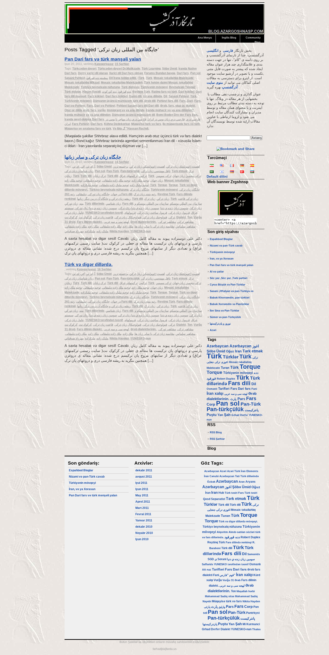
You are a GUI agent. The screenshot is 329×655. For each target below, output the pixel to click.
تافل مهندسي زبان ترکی (155, 171)
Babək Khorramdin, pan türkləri (230, 297)
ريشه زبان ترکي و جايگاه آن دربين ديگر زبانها (104, 199)
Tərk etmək (179, 171)
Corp (211, 404)
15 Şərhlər (122, 64)
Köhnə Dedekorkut (117, 124)
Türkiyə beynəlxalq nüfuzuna (100, 87)
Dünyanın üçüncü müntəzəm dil (133, 115)
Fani (254, 388)
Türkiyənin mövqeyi (154, 87)
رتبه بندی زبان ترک (145, 194)
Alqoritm (222, 532)
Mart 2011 (142, 508)
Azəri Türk (233, 471)
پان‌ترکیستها (210, 624)
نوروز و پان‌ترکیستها (220, 323)
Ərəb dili (150, 101)
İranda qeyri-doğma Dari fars (84, 119)
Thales (256, 629)
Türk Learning (151, 68)
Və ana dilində (152, 96)
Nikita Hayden (119, 231)
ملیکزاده (90, 231)
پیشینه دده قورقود (97, 78)
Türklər (230, 356)
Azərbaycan (218, 346)
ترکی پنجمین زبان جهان (187, 176)
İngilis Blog (229, 37)
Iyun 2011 (141, 489)
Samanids (253, 554)
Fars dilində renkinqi (239, 542)
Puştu (212, 415)
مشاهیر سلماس (185, 226)
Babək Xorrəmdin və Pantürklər (229, 304)
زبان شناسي (113, 203)
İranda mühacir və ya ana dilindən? (170, 110)
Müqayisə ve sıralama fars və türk (88, 128)
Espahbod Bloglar (221, 239)
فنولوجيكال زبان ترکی (128, 217)
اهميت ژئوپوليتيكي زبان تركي (147, 166)
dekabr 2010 (143, 526)
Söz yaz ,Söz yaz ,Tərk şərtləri (228, 278)
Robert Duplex (226, 378)
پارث (233, 399)
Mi (244, 624)
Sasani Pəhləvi (75, 78)
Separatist (218, 499)
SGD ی (212, 559)
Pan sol (195, 73)
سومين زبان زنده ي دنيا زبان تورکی (96, 208)
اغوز (255, 346)
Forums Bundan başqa (159, 73)
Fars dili (127, 203)
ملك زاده (128, 226)
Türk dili (86, 176)
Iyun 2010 (142, 539)
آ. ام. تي (90, 166)
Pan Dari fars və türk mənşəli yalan (103, 59)
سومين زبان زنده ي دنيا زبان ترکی (138, 208)
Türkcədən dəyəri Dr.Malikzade (119, 68)
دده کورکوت (109, 91)
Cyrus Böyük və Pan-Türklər (227, 284)
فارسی (228, 50)
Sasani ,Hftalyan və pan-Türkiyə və (231, 291)
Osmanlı (212, 388)
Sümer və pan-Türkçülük (225, 317)
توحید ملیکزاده (89, 185)
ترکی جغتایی (213, 362)
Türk (141, 78)
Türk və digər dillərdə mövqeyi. (238, 521)
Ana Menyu (205, 37)
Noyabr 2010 (144, 533)
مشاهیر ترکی (185, 222)
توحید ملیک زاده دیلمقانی (114, 185)
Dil (165, 96)
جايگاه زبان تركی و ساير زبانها (93, 157)
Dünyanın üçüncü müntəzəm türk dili (118, 101)
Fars (233, 388)
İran (206, 476)
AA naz (206, 569)
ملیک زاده (102, 231)
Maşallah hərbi (246, 591)
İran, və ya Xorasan (222, 258)
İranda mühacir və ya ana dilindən (88, 115)
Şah (227, 415)
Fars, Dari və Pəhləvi (101, 105)
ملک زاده (93, 226)
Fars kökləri (96, 96)
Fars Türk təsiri (247, 492)
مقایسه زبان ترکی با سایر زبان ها (154, 226)
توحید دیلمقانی (92, 180)
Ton (189, 217)
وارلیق (221, 606)
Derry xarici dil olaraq (93, 73)
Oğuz (230, 351)
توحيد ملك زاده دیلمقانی (116, 180)
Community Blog (253, 39)
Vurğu (218, 580)
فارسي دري (193, 119)
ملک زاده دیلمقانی (76, 226)
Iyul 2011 (141, 483)
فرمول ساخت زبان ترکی (152, 212)
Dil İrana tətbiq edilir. (123, 78)
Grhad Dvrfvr (239, 415)
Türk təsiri (231, 492)
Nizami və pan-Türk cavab (226, 245)
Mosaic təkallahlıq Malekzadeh (122, 82)
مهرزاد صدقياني (74, 231)
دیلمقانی (81, 194)
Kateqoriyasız (103, 64)
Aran (242, 481)
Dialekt (181, 217)
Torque (162, 185)
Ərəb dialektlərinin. (143, 222)
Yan (220, 415)
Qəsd (206, 499)
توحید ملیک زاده (139, 185)
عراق (194, 212)
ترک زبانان (99, 176)
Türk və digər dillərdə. (88, 264)
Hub (221, 492)
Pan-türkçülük (130, 171)
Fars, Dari (186, 101)
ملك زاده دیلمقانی (110, 226)
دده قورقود (124, 91)
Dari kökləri (186, 91)
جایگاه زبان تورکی (99, 194)
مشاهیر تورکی (167, 222)
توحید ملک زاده (73, 180)
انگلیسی (212, 50)
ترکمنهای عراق (128, 176)
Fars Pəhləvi (80, 124)
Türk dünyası (130, 87)
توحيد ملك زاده (140, 180)
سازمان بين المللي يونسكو (186, 203)
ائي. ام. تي (78, 166)
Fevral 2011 (143, 514)
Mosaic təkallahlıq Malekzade (174, 78)
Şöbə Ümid (169, 68)
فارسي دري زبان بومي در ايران (166, 119)
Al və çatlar (217, 271)
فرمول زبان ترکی (179, 212)
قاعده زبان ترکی (103, 217)
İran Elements (249, 471)
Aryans (250, 481)
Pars (241, 399)
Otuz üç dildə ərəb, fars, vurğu (85, 110)
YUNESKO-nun (140, 231)
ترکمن (143, 176)
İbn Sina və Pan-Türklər (224, 310)
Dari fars (183, 73)
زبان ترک (149, 199)
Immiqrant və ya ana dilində (126, 110)
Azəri (213, 330)
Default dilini (217, 176)
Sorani (221, 559)
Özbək (211, 481)
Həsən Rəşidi (91, 91)
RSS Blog (216, 432)
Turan (225, 368)
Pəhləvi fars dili (167, 101)
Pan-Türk (112, 171)
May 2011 (141, 495)
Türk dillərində (94, 203)
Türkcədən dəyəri (84, 68)
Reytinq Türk (141, 91)
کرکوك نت (85, 217)
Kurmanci (253, 624)
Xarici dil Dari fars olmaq (126, 73)
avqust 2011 (143, 476)
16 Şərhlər (122, 162)
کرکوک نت (71, 217)
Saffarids (207, 564)
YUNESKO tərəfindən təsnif (104, 212)
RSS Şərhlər (217, 438)
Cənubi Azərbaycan (222, 476)
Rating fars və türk (164, 91)
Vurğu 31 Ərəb (232, 580)
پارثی (207, 607)
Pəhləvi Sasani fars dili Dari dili (138, 105)
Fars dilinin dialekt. (89, 222)
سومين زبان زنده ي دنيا (174, 208)
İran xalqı (215, 393)
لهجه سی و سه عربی (116, 222)
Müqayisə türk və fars (146, 124)
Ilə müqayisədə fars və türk (181, 124)
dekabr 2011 (143, 470)
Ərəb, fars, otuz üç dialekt (177, 105)
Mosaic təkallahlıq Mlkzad (82, 82)
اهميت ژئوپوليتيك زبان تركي (183, 166)
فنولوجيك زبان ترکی (155, 217)
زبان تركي (163, 199)
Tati (237, 476)
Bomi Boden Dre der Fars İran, (177, 115)
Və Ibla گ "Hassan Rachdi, (131, 128)
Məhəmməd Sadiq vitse (219, 596)
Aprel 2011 (142, 501)
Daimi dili (135, 96)
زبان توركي (71, 203)
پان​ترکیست (252, 410)
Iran (238, 351)
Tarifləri (224, 388)
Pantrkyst (253, 613)
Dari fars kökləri (116, 96)
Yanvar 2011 (143, 520)
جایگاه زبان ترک (139, 189)
